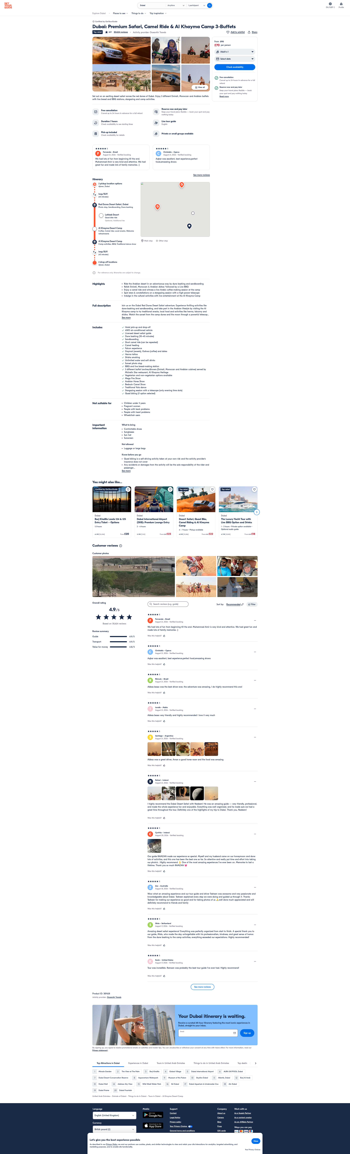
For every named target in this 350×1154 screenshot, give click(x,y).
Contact (173, 1113)
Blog (219, 1122)
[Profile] (341, 4)
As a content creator (243, 1117)
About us (221, 1113)
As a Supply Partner (242, 1113)
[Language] (330, 4)
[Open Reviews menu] (255, 620)
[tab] (108, 1063)
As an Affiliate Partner (243, 1122)
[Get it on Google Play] (153, 1115)
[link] (111, 512)
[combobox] (235, 604)
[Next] (257, 512)
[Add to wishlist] (128, 489)
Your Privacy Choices (179, 1126)
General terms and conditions (182, 1131)
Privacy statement (100, 1050)
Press (219, 1126)
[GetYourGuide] (8, 5)
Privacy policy (175, 1122)
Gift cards (221, 1131)
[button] (116, 32)
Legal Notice (175, 1117)
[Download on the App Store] (153, 1126)
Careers (220, 1117)
